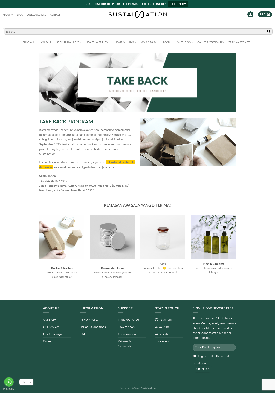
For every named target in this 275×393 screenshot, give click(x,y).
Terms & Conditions (93, 326)
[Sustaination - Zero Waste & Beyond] (137, 14)
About (6, 14)
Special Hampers (67, 42)
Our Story (49, 319)
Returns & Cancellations (126, 343)
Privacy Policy (89, 319)
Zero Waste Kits (239, 42)
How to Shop (126, 326)
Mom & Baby (149, 42)
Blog (20, 14)
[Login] (250, 14)
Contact (55, 14)
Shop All (29, 42)
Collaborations (36, 14)
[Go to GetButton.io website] (9, 389)
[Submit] (268, 31)
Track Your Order (129, 319)
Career (47, 341)
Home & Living (124, 42)
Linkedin (163, 334)
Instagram (165, 319)
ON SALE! (46, 42)
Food (166, 42)
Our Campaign (52, 334)
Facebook (163, 341)
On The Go (184, 42)
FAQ (83, 334)
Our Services (51, 326)
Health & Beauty (97, 42)
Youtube (163, 326)
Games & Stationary (210, 42)
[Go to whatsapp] (9, 382)
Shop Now (178, 4)
